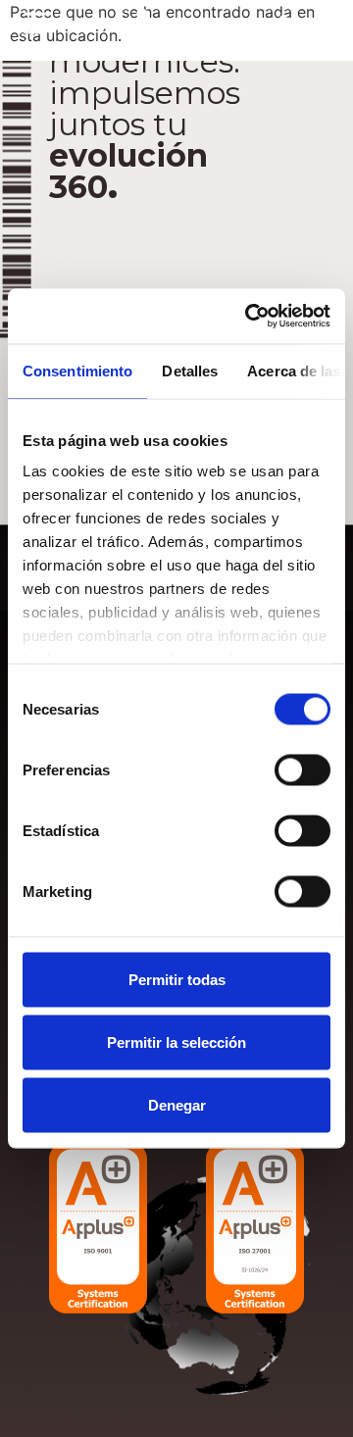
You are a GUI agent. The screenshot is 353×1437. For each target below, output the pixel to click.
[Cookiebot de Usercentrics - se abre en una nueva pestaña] (249, 316)
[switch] (302, 769)
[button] (34, 24)
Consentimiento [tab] (77, 370)
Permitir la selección (176, 1041)
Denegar (177, 1104)
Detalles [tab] (190, 370)
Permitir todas (177, 978)
